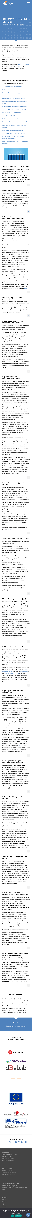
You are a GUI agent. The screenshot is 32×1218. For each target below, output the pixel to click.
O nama (4, 1197)
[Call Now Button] (28, 1215)
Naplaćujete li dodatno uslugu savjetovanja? (14, 122)
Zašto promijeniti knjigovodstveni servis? (13, 133)
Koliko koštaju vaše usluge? (10, 119)
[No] (30, 1213)
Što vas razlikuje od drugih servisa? (12, 112)
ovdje (25, 288)
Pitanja (4, 1206)
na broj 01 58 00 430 (23, 64)
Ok (12, 1215)
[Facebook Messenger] (13, 1142)
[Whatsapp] (10, 1142)
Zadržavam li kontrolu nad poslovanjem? (13, 98)
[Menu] (27, 3)
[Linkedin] (25, 1142)
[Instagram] (16, 1142)
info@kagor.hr (19, 66)
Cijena (4, 1204)
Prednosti (4, 1202)
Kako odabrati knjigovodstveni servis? (12, 130)
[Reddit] (19, 1142)
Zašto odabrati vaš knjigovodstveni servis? (14, 109)
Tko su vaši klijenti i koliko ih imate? (12, 87)
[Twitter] (22, 1142)
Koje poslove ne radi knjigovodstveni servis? (14, 106)
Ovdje (20, 745)
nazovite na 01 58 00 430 (12, 673)
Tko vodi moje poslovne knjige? (11, 116)
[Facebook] (7, 1142)
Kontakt (4, 1208)
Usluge (4, 1199)
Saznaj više (18, 1215)
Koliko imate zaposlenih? (9, 90)
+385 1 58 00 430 (9, 1158)
